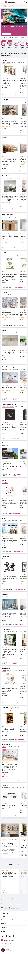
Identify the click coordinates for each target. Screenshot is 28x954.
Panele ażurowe (5, 558)
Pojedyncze (13, 62)
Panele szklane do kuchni (19, 361)
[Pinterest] (13, 936)
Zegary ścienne (5, 482)
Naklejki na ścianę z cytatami (17, 399)
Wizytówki (13, 787)
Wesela (10, 255)
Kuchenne (10, 369)
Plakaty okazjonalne (18, 670)
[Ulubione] (22, 2)
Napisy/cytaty (5, 369)
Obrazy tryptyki (17, 170)
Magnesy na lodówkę (19, 406)
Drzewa (20, 369)
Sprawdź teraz (6, 34)
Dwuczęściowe (15, 140)
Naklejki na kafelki (5, 294)
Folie (23, 787)
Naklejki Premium (16, 178)
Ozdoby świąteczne (10, 670)
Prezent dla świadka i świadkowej (17, 663)
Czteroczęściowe (22, 140)
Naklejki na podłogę (14, 294)
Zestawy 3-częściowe (6, 62)
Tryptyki (3, 140)
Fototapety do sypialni (15, 102)
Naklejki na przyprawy (23, 294)
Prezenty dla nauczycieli (18, 287)
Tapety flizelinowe (15, 520)
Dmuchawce (15, 369)
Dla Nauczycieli (5, 255)
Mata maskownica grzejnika (7, 217)
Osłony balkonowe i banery (17, 475)
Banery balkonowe (5, 445)
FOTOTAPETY (9, 746)
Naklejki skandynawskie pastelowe (17, 209)
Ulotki (17, 787)
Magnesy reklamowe (6, 787)
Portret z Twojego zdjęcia (7, 710)
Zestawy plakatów (17, 94)
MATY (18, 746)
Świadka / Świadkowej (6, 631)
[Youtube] (9, 936)
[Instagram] (6, 936)
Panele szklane (5, 332)
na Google (19, 866)
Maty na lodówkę (17, 217)
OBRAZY (14, 746)
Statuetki (4, 670)
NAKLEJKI (4, 746)
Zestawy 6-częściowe (20, 62)
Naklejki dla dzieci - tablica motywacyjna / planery (16, 437)
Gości (13, 631)
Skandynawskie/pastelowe (7, 178)
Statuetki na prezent (18, 702)
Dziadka (25, 631)
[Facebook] (2, 936)
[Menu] (2, 2)
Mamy (16, 631)
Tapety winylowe (22, 520)
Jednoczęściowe (9, 140)
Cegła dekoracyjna (17, 332)
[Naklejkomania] (14, 940)
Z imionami (23, 178)
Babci (22, 631)
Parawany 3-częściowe (6, 596)
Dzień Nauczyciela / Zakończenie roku (20, 255)
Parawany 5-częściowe (16, 596)
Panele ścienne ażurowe (18, 589)
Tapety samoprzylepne (6, 520)
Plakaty (20, 787)
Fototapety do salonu (6, 102)
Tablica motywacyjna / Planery (8, 406)
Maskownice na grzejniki (19, 247)
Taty (19, 631)
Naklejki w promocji (18, 780)
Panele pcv (11, 332)
